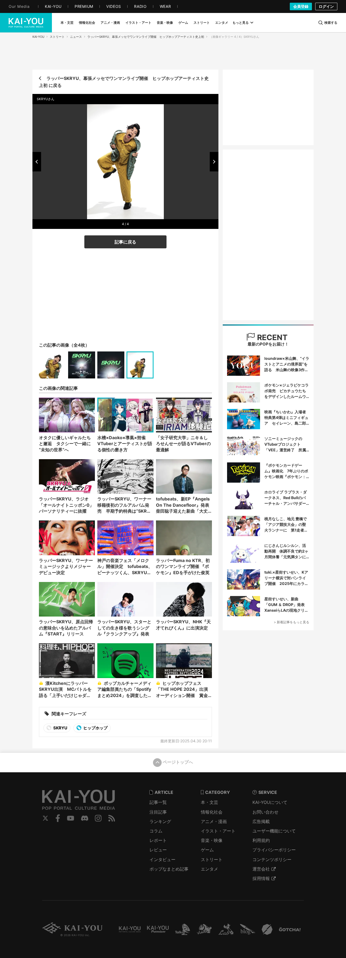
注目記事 (158, 812)
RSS (111, 818)
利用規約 (261, 840)
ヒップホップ (95, 727)
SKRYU (59, 727)
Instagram (98, 818)
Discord (84, 818)
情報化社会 (211, 812)
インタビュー (162, 859)
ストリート (57, 37)
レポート (158, 840)
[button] (36, 161)
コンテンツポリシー (271, 859)
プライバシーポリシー (274, 849)
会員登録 (300, 6)
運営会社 (261, 869)
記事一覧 (158, 802)
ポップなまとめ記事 (168, 869)
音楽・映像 (211, 840)
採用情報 (261, 878)
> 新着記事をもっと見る (291, 622)
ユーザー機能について (274, 831)
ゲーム (207, 849)
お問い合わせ (265, 812)
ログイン (326, 6)
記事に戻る (125, 242)
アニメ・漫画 (214, 821)
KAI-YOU (38, 37)
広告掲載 (261, 821)
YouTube (70, 818)
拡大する (127, 213)
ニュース (76, 37)
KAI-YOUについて (269, 802)
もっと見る (240, 23)
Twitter (45, 818)
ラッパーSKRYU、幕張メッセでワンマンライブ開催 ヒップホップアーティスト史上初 (145, 37)
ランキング (160, 821)
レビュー (158, 849)
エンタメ (209, 869)
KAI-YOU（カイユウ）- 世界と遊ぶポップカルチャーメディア (26, 22)
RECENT (271, 337)
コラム (155, 831)
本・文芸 (209, 802)
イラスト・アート (218, 831)
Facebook (57, 818)
